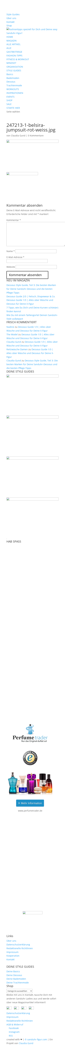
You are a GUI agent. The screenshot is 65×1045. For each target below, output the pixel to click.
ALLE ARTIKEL (13, 44)
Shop (9, 25)
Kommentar (13, 220)
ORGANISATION (14, 66)
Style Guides (13, 14)
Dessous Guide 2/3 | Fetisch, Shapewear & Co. (30, 296)
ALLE (8, 48)
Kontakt (10, 21)
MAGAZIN (11, 40)
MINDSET (11, 62)
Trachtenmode (14, 85)
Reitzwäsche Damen (17, 349)
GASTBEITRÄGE (14, 51)
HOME (9, 36)
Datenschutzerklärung (18, 944)
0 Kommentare (36, 135)
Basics (9, 74)
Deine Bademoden (16, 978)
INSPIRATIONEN (14, 92)
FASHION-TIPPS (14, 55)
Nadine (10, 326)
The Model (12, 334)
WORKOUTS (12, 89)
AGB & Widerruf (14, 1024)
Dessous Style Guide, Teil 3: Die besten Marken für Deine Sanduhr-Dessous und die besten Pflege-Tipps (31, 289)
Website (10, 266)
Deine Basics (13, 971)
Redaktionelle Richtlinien (19, 948)
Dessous (10, 81)
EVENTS (10, 96)
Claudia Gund (18, 135)
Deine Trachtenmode (17, 982)
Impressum (12, 952)
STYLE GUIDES (13, 70)
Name (10, 251)
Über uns (11, 18)
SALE (9, 104)
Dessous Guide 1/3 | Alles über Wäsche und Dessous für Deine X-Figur (30, 353)
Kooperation (12, 955)
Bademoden (12, 78)
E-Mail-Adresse (15, 257)
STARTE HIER (13, 107)
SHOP (9, 100)
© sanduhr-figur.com (36, 1039)
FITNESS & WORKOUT (17, 59)
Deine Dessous (14, 975)
